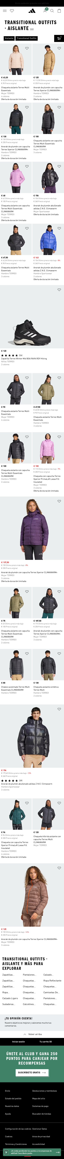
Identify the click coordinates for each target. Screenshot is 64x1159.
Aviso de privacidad (41, 1137)
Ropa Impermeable (9, 992)
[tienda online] (32, 11)
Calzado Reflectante (49, 975)
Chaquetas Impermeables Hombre (30, 992)
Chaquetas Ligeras (28, 981)
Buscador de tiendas (41, 1114)
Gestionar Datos (39, 1129)
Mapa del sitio (38, 1099)
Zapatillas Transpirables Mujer (9, 975)
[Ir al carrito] (59, 10)
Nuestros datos (12, 1106)
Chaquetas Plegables (28, 987)
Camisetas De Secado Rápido (51, 992)
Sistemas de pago (40, 1106)
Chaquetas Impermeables (51, 1004)
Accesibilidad (38, 1144)
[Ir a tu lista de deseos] (11, 10)
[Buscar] (52, 10)
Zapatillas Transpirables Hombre (9, 981)
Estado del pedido (13, 1099)
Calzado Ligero (10, 998)
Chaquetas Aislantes (48, 987)
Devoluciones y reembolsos (44, 1091)
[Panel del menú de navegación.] (4, 10)
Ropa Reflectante (52, 981)
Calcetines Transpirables (30, 1004)
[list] (27, 38)
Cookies (8, 1137)
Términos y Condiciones (16, 1144)
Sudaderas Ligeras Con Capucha (8, 1004)
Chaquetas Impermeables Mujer (30, 998)
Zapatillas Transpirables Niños (9, 987)
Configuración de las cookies (18, 1129)
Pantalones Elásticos (49, 998)
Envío (7, 1091)
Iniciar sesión (18, 1042)
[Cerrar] (6, 1152)
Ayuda (8, 1114)
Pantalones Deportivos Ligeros (29, 975)
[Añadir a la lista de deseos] (27, 49)
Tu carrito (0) (46, 1042)
